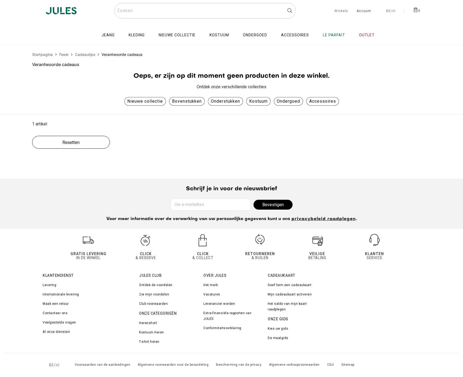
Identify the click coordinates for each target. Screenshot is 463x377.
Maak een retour (56, 304)
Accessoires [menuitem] (295, 35)
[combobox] (205, 10)
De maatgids (278, 338)
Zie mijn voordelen (154, 294)
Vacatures (211, 294)
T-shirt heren (149, 342)
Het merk (210, 285)
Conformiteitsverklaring (222, 328)
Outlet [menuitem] (367, 35)
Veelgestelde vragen (59, 322)
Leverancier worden (219, 304)
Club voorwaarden (153, 304)
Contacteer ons (55, 313)
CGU (330, 365)
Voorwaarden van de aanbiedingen (102, 365)
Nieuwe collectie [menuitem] (177, 35)
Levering (49, 285)
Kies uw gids (278, 328)
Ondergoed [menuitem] (255, 35)
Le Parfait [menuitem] (334, 35)
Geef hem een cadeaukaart (289, 285)
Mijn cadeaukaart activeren (290, 294)
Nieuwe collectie (145, 101)
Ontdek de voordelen (156, 285)
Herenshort (148, 323)
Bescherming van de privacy (239, 365)
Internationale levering (61, 294)
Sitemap (347, 365)
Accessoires (322, 101)
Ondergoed (288, 101)
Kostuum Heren (151, 332)
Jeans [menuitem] (108, 35)
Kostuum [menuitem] (219, 35)
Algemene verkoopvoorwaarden (294, 365)
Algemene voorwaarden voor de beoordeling (173, 365)
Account (364, 11)
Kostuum (258, 101)
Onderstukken (225, 101)
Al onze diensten (56, 332)
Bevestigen (273, 204)
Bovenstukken (187, 101)
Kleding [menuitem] (137, 35)
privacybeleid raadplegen (324, 219)
